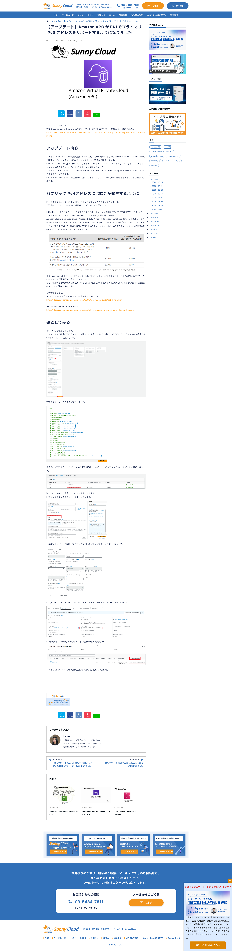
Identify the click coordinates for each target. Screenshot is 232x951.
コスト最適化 (157, 156)
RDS (169, 151)
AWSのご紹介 (137, 15)
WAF (154, 165)
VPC (177, 161)
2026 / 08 (157, 182)
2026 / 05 (157, 194)
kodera (66, 736)
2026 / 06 (157, 190)
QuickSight (156, 151)
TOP (56, 15)
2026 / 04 (157, 198)
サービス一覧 (68, 15)
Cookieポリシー (175, 938)
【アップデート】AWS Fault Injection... (125, 812)
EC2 (168, 147)
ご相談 (149, 902)
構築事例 (123, 15)
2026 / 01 (157, 209)
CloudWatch (173, 156)
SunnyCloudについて (156, 15)
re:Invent (155, 147)
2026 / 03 (157, 201)
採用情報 (174, 15)
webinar (155, 161)
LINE (96, 115)
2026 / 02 (157, 205)
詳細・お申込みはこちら (208, 945)
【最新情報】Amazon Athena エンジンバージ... (95, 812)
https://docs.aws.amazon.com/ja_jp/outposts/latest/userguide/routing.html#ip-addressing (90, 310)
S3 (166, 161)
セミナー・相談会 (86, 15)
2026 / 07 (157, 186)
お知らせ (101, 15)
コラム (112, 15)
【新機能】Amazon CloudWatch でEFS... (63, 812)
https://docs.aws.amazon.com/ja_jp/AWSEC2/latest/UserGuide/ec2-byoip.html (84, 300)
